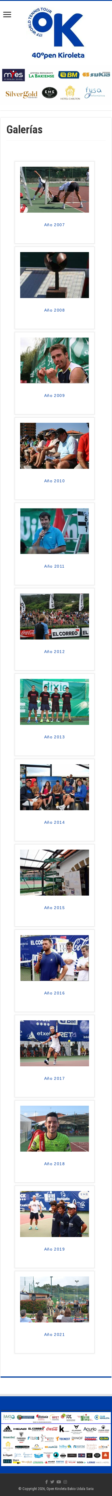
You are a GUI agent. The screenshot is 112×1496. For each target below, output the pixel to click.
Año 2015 (54, 907)
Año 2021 (54, 1334)
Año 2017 (54, 1078)
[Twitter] (52, 1481)
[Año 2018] (54, 1128)
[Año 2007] (54, 189)
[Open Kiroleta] (56, 32)
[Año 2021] (54, 1299)
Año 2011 (54, 566)
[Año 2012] (54, 616)
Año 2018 (54, 1163)
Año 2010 (54, 481)
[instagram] (65, 1481)
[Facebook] (47, 1481)
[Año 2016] (54, 957)
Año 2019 (54, 1249)
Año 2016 (54, 993)
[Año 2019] (54, 1213)
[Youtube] (59, 1481)
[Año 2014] (54, 787)
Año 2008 (54, 310)
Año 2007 (54, 224)
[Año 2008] (54, 274)
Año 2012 (54, 651)
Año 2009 (54, 395)
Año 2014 (54, 822)
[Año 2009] (54, 360)
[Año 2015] (54, 872)
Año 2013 (54, 737)
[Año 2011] (54, 530)
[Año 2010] (54, 445)
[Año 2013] (54, 701)
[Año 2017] (54, 1043)
